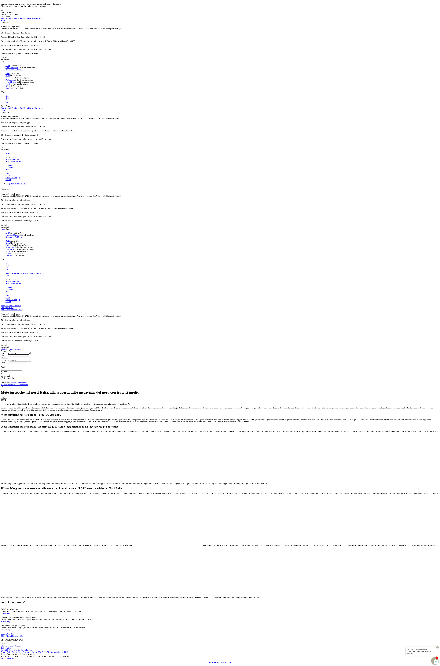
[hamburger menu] (2, 10)
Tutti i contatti (6, 648)
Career (8, 176)
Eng (7, 96)
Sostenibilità (10, 167)
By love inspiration (12, 159)
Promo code (5, 360)
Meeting (9, 84)
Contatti (8, 180)
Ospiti (3, 363)
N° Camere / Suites (8, 378)
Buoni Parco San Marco (35, 273)
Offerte (8, 86)
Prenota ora (5, 23)
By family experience (13, 161)
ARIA (8, 66)
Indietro (4, 398)
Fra (7, 100)
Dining (8, 74)
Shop (3, 20)
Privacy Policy (6, 652)
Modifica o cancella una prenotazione (14, 385)
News (8, 173)
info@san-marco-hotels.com (16, 184)
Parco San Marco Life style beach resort (29, 18)
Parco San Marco (12, 68)
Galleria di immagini (13, 178)
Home (8, 153)
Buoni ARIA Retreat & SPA (16, 273)
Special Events (11, 82)
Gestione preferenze (30, 652)
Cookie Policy (17, 652)
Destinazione (10, 80)
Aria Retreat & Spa (8, 18)
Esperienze (10, 88)
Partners (29, 650)
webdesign (8, 658)
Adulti (3, 367)
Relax (8, 76)
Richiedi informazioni (19, 382)
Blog (7, 169)
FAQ (7, 171)
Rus (7, 102)
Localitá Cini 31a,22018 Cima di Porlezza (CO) (12, 309)
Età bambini (5, 376)
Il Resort (9, 165)
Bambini (4, 371)
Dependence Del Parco (14, 70)
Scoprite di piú (6, 613)
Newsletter (17, 650)
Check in (4, 355)
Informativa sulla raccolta (220, 662)
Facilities (9, 78)
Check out (4, 358)
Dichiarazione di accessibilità (57, 652)
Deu (7, 98)
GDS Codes (42, 652)
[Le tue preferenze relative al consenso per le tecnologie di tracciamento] (436, 662)
